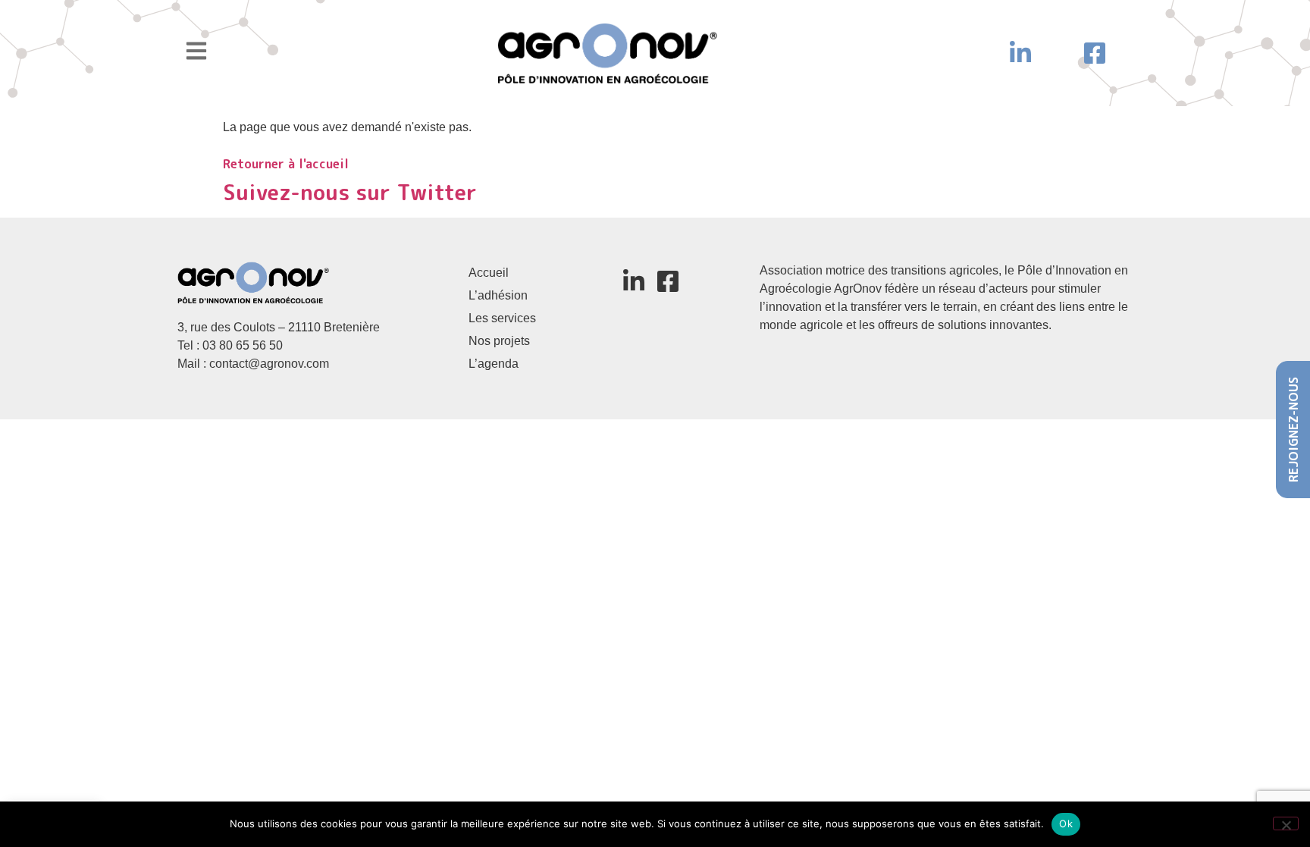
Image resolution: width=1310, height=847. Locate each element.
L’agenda (494, 363)
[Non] (1286, 823)
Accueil (489, 272)
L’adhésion (498, 295)
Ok (1066, 823)
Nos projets (499, 340)
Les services (502, 318)
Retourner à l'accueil (286, 163)
